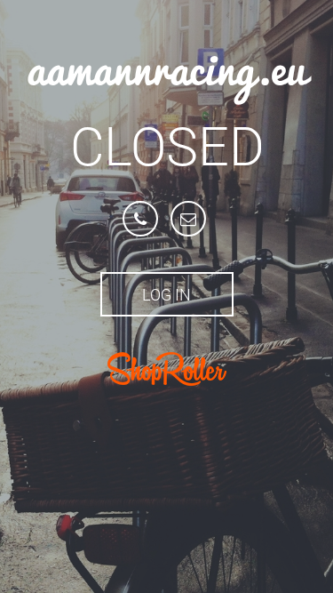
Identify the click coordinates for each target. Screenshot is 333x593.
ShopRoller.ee (166, 369)
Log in (166, 294)
